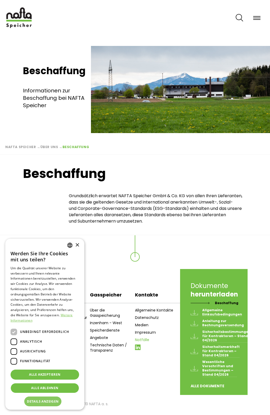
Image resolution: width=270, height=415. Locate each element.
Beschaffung (226, 303)
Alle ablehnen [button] (44, 388)
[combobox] (70, 245)
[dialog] (44, 324)
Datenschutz (147, 317)
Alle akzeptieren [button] (44, 374)
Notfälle (142, 339)
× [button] (77, 245)
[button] (45, 401)
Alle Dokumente (207, 386)
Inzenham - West (106, 323)
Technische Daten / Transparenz (108, 347)
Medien (141, 325)
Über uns (49, 147)
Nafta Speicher (20, 147)
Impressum (145, 332)
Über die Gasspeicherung (105, 313)
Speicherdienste (105, 330)
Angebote (99, 337)
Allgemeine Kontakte (154, 310)
